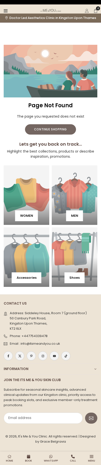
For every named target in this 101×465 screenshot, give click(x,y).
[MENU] (5, 10)
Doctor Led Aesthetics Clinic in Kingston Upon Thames (52, 18)
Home (9, 461)
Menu (91, 461)
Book (28, 461)
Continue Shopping (50, 129)
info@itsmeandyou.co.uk (40, 343)
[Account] (86, 10)
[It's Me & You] (51, 10)
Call (73, 461)
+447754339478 (35, 336)
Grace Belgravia (53, 441)
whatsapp (51, 461)
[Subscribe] (91, 418)
